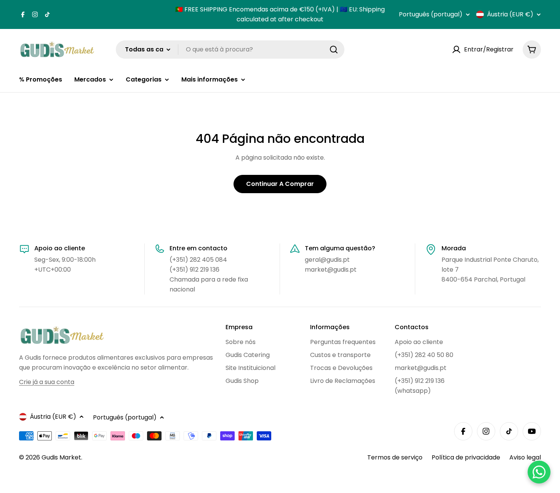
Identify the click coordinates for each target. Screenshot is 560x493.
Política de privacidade (466, 457)
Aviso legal (525, 457)
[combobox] (230, 49)
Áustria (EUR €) (510, 14)
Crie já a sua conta (46, 382)
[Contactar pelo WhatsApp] (539, 472)
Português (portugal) (430, 14)
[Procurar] (333, 49)
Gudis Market (61, 457)
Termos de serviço (394, 457)
